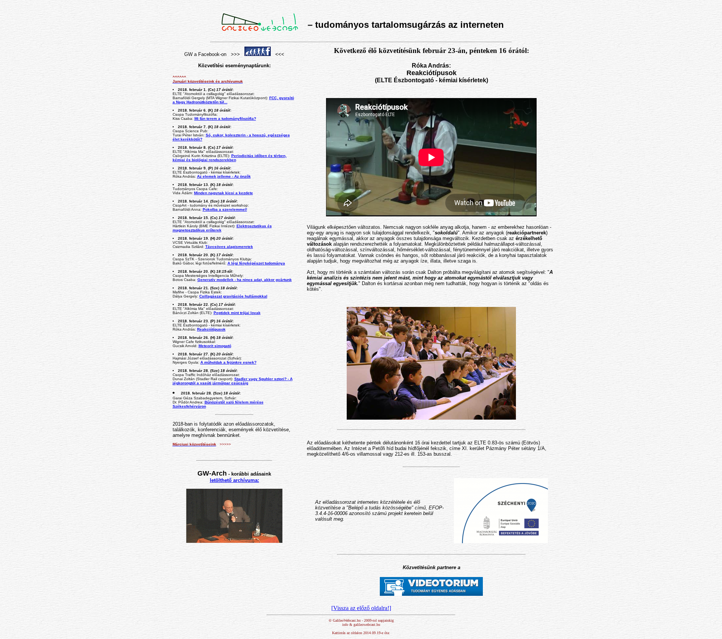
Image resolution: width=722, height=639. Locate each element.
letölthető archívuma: (234, 480)
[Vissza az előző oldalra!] (361, 608)
